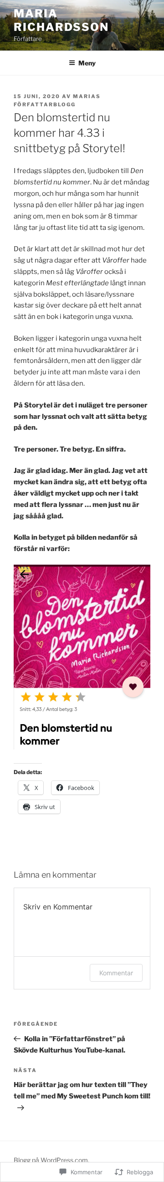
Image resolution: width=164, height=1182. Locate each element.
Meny (87, 63)
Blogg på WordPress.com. (51, 1160)
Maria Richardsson (61, 20)
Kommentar (116, 973)
